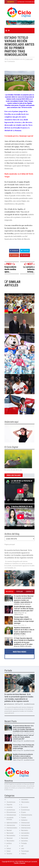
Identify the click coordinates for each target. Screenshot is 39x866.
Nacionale (24, 838)
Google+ (15, 255)
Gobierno (24, 820)
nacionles (24, 841)
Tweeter (26, 250)
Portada (24, 843)
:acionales (24, 799)
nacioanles (25, 835)
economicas (10, 810)
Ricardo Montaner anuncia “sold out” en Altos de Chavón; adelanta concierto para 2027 (24, 609)
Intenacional (25, 823)
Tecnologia (25, 851)
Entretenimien (11, 815)
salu (22, 848)
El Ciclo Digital (18, 861)
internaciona (10, 825)
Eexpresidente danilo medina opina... (10, 269)
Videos (23, 854)
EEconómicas (11, 812)
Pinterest (25, 255)
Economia (24, 807)
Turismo (9, 854)
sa (7, 846)
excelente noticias (9, 818)
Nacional (9, 838)
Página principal (9, 544)
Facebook (15, 250)
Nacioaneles (10, 835)
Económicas (25, 810)
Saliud (8, 848)
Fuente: (23, 818)
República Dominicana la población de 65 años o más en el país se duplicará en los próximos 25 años (24, 631)
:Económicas (10, 802)
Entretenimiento (26, 815)
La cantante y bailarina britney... (28, 269)
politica (9, 843)
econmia (9, 807)
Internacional (25, 825)
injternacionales (11, 823)
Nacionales (10, 841)
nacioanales (25, 833)
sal (22, 846)
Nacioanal (9, 833)
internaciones (25, 828)
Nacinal (9, 830)
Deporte (9, 805)
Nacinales (24, 830)
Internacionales (11, 828)
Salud (8, 851)
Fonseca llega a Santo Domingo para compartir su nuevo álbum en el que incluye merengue (24, 620)
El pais (23, 812)
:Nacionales (25, 802)
